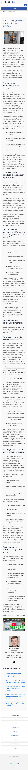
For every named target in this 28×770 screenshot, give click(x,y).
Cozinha (15, 731)
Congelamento (15, 727)
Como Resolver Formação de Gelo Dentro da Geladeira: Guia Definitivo (15, 688)
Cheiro (15, 723)
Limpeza (15, 740)
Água (15, 719)
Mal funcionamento (15, 744)
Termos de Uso (14, 765)
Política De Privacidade (14, 763)
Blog (4, 11)
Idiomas (14, 761)
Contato (14, 768)
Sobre (14, 758)
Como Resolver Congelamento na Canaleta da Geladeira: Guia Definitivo (15, 696)
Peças (15, 748)
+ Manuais (14, 8)
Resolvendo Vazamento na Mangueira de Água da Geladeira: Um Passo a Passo (15, 675)
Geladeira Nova (15, 735)
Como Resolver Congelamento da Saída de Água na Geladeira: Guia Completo (15, 703)
